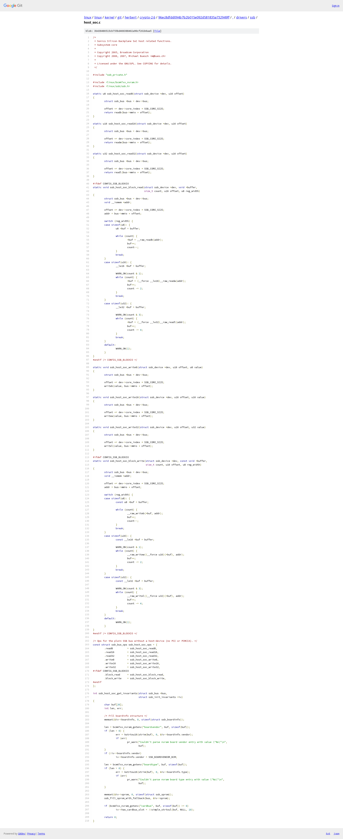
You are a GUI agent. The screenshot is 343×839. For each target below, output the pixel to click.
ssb (252, 17)
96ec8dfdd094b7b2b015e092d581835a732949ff (193, 17)
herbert (131, 17)
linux (87, 17)
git (119, 17)
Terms (41, 833)
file (157, 30)
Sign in (335, 5)
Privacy (31, 833)
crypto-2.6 (147, 17)
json (336, 833)
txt (328, 833)
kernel (109, 17)
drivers (241, 17)
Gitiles (21, 833)
